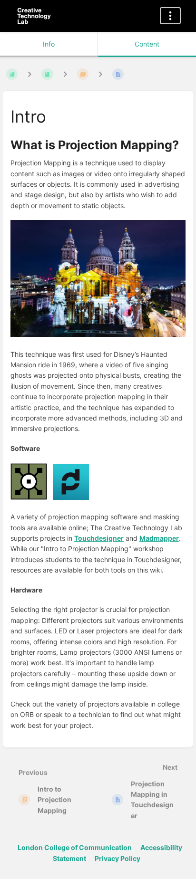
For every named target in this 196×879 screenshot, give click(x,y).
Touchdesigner (99, 538)
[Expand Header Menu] (170, 15)
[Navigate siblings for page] (100, 74)
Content (147, 44)
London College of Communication (75, 847)
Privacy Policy (117, 858)
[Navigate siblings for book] (29, 74)
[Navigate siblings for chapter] (65, 74)
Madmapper (159, 538)
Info (49, 44)
